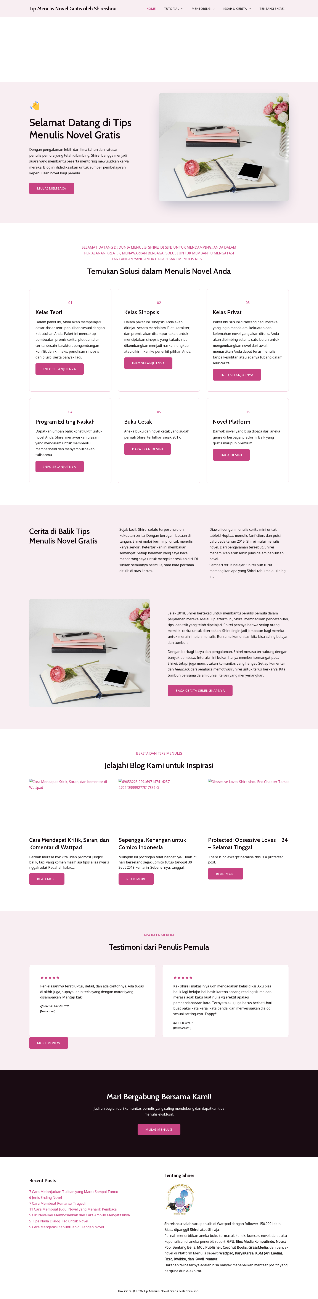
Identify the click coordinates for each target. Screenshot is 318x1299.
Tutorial (171, 8)
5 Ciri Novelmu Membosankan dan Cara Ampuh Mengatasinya (79, 1215)
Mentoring (201, 8)
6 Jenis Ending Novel (45, 1197)
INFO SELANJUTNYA (59, 369)
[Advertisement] (159, 49)
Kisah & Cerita (235, 8)
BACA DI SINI (231, 455)
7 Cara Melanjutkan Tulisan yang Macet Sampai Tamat (73, 1191)
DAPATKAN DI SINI (147, 449)
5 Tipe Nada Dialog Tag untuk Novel (58, 1221)
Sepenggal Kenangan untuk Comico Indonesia (152, 843)
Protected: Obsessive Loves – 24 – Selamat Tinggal (248, 843)
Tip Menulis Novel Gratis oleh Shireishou (72, 8)
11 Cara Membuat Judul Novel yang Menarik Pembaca (73, 1209)
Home (151, 8)
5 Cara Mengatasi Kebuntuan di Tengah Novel (66, 1227)
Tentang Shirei (271, 8)
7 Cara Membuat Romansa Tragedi (57, 1203)
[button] (181, 8)
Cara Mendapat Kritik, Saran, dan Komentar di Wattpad (69, 843)
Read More (47, 879)
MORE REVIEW (48, 1043)
